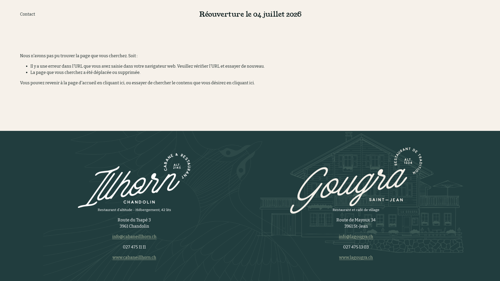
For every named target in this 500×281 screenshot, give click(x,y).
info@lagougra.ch (356, 236)
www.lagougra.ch (356, 257)
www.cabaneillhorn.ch (134, 257)
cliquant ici (113, 82)
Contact (27, 14)
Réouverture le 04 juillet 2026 (250, 14)
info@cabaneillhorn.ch (134, 236)
